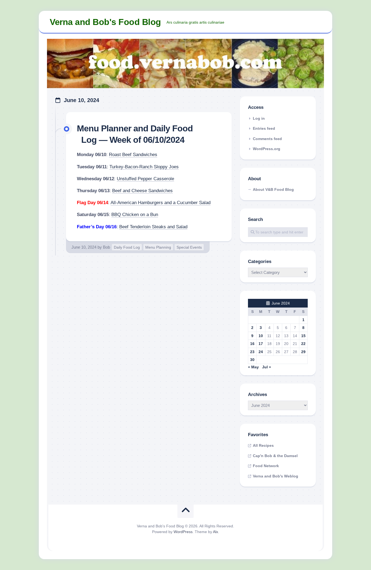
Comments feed (267, 139)
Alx (215, 532)
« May (253, 367)
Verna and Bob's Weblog (275, 476)
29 (303, 352)
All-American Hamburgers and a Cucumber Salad (160, 202)
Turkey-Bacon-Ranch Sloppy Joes (144, 166)
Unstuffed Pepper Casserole (145, 178)
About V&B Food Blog (273, 189)
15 (303, 336)
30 (252, 359)
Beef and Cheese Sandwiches (142, 190)
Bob (106, 247)
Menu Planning (158, 247)
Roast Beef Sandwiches (133, 154)
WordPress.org (266, 149)
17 (261, 343)
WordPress (183, 532)
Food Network (266, 466)
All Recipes (263, 445)
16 (252, 343)
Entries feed (264, 128)
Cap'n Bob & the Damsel (275, 456)
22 (303, 343)
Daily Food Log (127, 247)
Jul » (266, 367)
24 (261, 352)
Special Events (189, 247)
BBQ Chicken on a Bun (134, 214)
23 (252, 352)
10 (261, 336)
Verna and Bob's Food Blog (105, 22)
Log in (259, 118)
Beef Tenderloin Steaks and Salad (153, 226)
